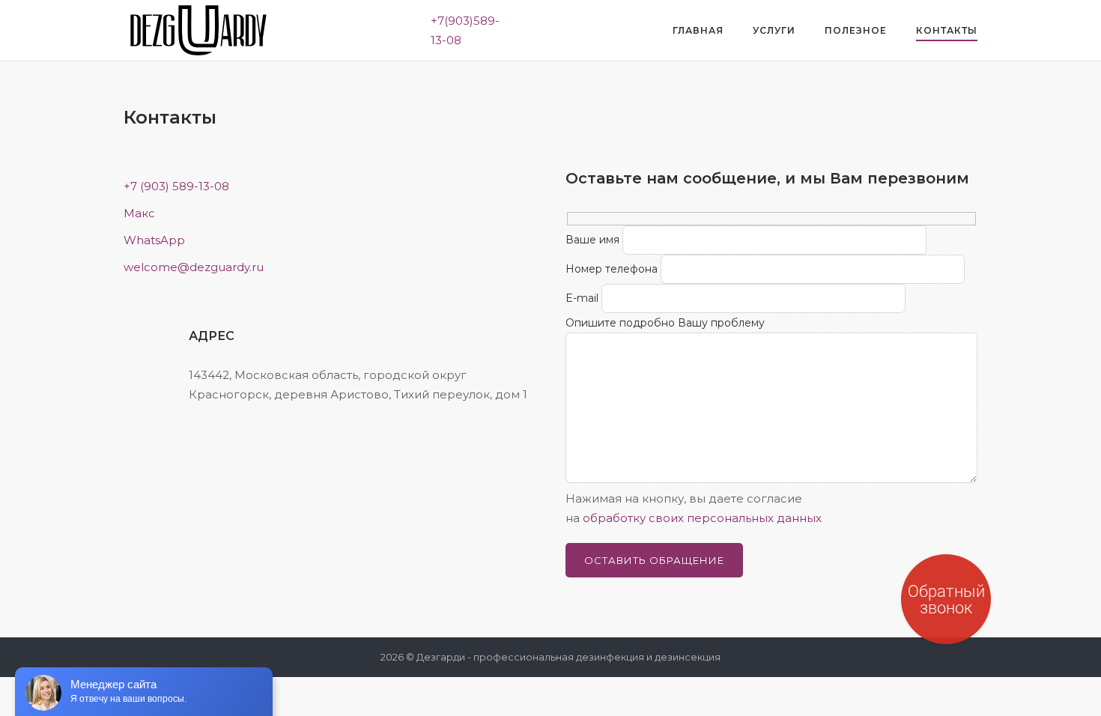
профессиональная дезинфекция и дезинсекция (597, 657)
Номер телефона (611, 269)
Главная (698, 30)
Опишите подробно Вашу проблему (665, 323)
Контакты (946, 30)
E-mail (581, 298)
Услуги (774, 30)
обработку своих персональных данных (702, 518)
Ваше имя (592, 239)
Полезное (856, 30)
